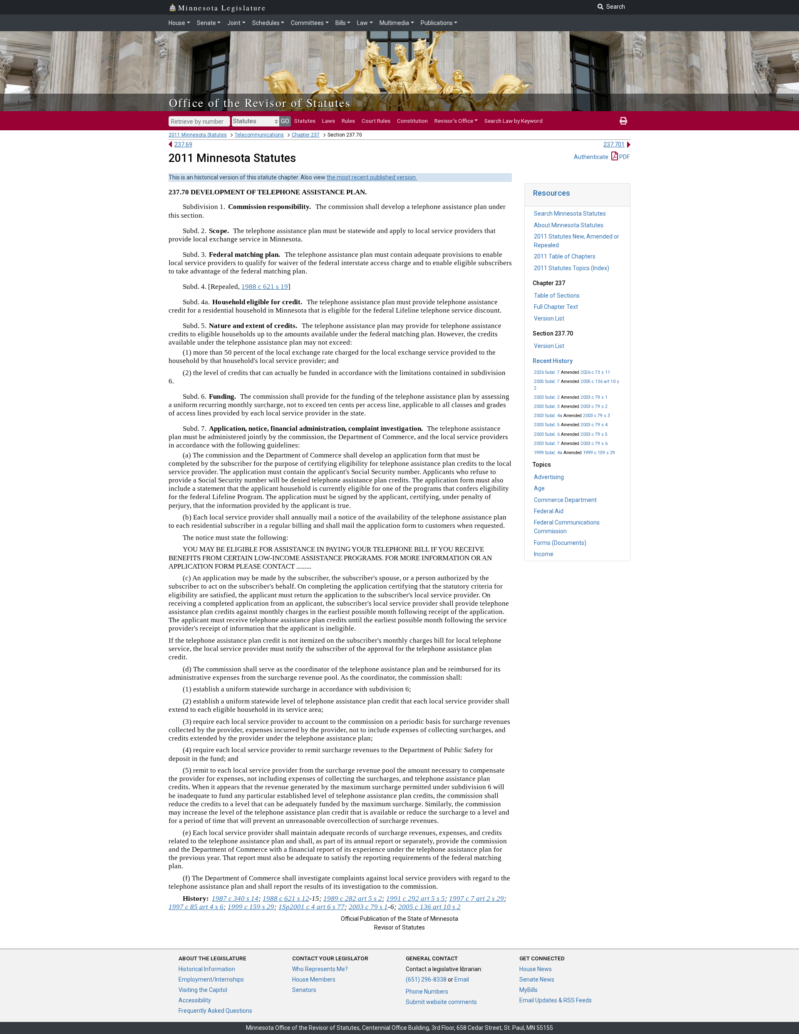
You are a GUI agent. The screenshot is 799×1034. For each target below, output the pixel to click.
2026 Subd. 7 (547, 372)
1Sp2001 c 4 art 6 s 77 (311, 907)
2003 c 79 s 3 (596, 415)
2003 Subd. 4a (548, 415)
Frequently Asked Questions (215, 1010)
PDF (624, 157)
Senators (304, 990)
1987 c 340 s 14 (235, 898)
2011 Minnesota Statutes (198, 135)
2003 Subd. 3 (547, 406)
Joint (234, 23)
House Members (313, 979)
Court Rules (376, 120)
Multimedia (394, 23)
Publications (437, 23)
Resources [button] (551, 193)
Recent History (553, 361)
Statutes (304, 120)
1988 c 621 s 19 (264, 287)
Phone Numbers (427, 991)
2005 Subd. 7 (547, 381)
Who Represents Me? (320, 969)
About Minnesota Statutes (568, 225)
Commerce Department (565, 500)
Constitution (412, 120)
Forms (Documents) (560, 542)
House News (535, 969)
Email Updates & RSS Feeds (555, 1000)
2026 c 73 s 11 (595, 372)
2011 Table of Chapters (565, 256)
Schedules (266, 23)
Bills (340, 23)
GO (285, 121)
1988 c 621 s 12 (286, 898)
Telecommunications (259, 135)
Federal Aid (548, 511)
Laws (328, 120)
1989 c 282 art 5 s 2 (352, 898)
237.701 (614, 144)
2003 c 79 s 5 (594, 434)
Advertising (549, 477)
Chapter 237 (306, 135)
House (177, 23)
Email (461, 979)
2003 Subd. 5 (547, 425)
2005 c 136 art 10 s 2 (429, 907)
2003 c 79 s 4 (594, 425)
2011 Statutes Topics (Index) (571, 268)
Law (362, 23)
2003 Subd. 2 (547, 397)
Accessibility (195, 1000)
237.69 (183, 144)
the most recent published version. (372, 177)
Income (543, 554)
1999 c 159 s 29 (599, 452)
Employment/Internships (211, 979)
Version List (549, 318)
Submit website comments (441, 1002)
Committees (307, 23)
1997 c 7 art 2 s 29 (476, 898)
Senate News (536, 979)
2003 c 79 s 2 (594, 406)
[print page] (623, 120)
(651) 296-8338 (426, 979)
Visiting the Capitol (203, 990)
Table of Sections (557, 295)
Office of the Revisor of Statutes (260, 102)
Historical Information (207, 969)
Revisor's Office (453, 120)
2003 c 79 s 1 (594, 397)
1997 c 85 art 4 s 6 (196, 907)
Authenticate (591, 157)
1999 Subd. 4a (548, 452)
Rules (348, 120)
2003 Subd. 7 (547, 443)
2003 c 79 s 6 (594, 443)
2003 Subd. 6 (547, 434)
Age (539, 488)
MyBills (528, 990)
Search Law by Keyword (513, 120)
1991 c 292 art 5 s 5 (415, 898)
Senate (206, 23)
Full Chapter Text (556, 306)
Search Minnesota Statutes (570, 213)
